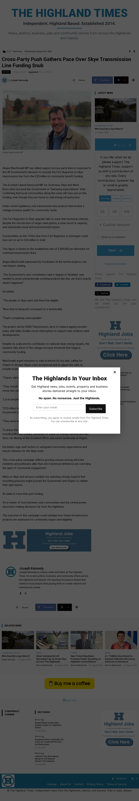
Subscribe (95, 408)
